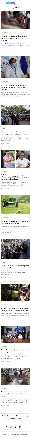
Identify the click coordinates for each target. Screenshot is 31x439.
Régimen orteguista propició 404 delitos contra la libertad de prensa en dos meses (14, 309)
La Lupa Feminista (7, 49)
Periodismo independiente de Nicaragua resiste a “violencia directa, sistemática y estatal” (14, 394)
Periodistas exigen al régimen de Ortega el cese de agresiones (15, 351)
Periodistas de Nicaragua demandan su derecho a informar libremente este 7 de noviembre (14, 38)
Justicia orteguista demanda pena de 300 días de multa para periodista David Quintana (14, 87)
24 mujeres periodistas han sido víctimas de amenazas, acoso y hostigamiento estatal (15, 133)
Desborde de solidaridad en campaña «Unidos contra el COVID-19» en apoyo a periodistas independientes (15, 177)
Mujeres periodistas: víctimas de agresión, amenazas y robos (15, 267)
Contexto (4, 32)
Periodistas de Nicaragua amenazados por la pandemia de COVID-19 (15, 222)
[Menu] (28, 3)
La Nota (3, 128)
